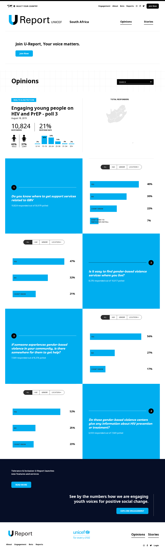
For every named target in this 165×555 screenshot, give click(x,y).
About (115, 6)
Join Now (153, 6)
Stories (148, 21)
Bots (122, 6)
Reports (130, 6)
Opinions (126, 21)
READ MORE (21, 484)
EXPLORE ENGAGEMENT (132, 511)
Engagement (104, 6)
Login (156, 545)
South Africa (79, 22)
